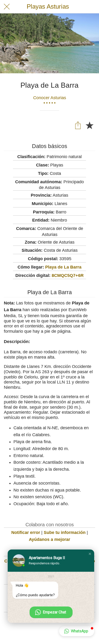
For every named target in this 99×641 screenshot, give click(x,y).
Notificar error (25, 532)
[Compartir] (78, 125)
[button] (89, 553)
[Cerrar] (7, 7)
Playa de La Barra (63, 267)
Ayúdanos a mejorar (49, 539)
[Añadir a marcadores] (89, 125)
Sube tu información (65, 532)
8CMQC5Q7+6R (68, 275)
